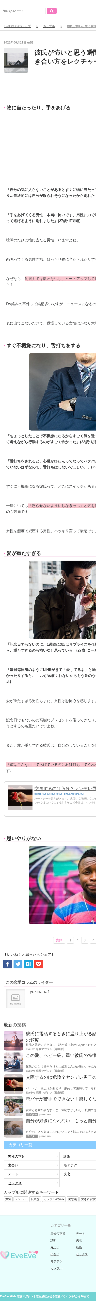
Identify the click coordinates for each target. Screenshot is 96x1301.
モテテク (56, 1261)
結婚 (79, 1247)
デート (13, 1174)
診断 (53, 1240)
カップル (49, 26)
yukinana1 (40, 991)
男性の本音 (16, 1156)
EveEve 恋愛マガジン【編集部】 (46, 1049)
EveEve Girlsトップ (17, 26)
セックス (15, 1183)
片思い (54, 1247)
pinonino (45, 1114)
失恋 (79, 1240)
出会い (13, 1165)
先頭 (59, 940)
